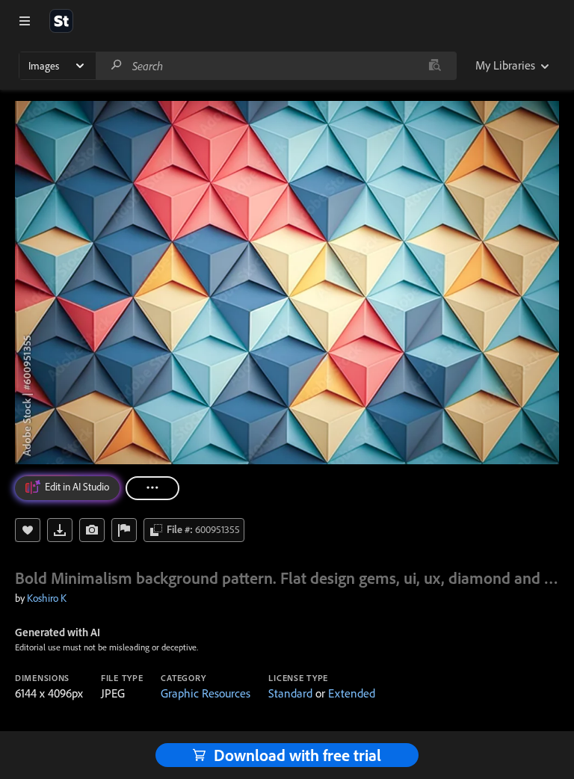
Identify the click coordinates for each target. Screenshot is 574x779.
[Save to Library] (27, 530)
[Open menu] (24, 21)
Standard (290, 693)
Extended (351, 693)
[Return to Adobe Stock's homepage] (61, 21)
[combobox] (275, 66)
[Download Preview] (59, 530)
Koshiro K (47, 598)
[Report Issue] (124, 530)
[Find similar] (434, 65)
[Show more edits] (152, 488)
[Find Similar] (92, 530)
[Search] (116, 65)
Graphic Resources (205, 693)
